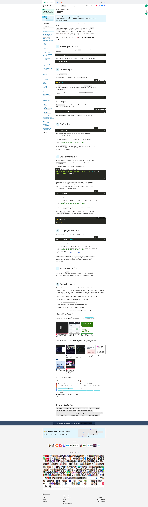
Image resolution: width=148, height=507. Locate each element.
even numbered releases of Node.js (74, 34)
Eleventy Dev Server (46, 120)
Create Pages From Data (47, 49)
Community (57, 5)
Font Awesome (102, 496)
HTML (44, 73)
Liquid (44, 84)
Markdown (45, 74)
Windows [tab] (67, 169)
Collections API (46, 47)
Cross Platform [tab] (74, 169)
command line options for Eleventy (75, 307)
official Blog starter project (75, 318)
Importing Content (46, 38)
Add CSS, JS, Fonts (46, 37)
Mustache (45, 87)
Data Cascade (45, 57)
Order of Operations (46, 129)
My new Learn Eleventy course (65, 388)
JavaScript (45, 77)
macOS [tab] (57, 169)
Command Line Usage (47, 32)
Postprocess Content (46, 101)
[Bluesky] (102, 5)
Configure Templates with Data (48, 41)
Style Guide (45, 501)
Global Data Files (47, 63)
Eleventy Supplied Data (47, 55)
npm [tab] (96, 80)
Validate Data (45, 69)
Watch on (83, 434)
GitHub (93, 5)
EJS (43, 89)
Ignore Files (45, 99)
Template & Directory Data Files (48, 61)
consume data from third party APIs (77, 310)
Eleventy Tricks (61, 394)
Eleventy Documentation (61, 9)
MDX (45, 75)
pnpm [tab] (100, 80)
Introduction (46, 23)
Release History (46, 125)
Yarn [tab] (104, 80)
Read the (81, 430)
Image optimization (79, 304)
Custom (44, 80)
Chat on (82, 436)
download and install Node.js (63, 33)
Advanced (45, 124)
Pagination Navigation (48, 52)
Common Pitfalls (46, 122)
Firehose (44, 499)
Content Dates (45, 48)
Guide (44, 28)
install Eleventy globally (67, 115)
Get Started (48, 5)
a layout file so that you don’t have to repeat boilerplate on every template (78, 296)
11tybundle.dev (69, 381)
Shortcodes (45, 111)
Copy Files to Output (47, 35)
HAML (44, 90)
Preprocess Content (46, 100)
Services (45, 135)
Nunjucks (44, 83)
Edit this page (47, 494)
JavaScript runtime (73, 23)
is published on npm (66, 105)
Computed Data (46, 65)
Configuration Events (47, 128)
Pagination (46, 51)
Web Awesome (102, 497)
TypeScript (46, 79)
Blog (53, 5)
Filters (44, 103)
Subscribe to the (96, 432)
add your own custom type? (81, 293)
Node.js (84, 23)
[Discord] (104, 5)
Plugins (44, 132)
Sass (44, 93)
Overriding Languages (47, 95)
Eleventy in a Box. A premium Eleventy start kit (69, 383)
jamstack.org (91, 18)
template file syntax (80, 211)
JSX (44, 78)
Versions (70, 5)
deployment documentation (63, 275)
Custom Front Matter (48, 59)
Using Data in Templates (47, 54)
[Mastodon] (99, 5)
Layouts (44, 44)
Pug (44, 91)
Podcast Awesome (101, 499)
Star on (93, 434)
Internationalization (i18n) (48, 117)
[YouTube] (97, 5)
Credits (44, 497)
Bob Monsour (85, 381)
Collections (45, 45)
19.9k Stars (66, 501)
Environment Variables (47, 115)
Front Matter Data (47, 58)
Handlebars (45, 86)
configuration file (65, 299)
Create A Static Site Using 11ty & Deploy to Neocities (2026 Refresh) (74, 386)
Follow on (91, 430)
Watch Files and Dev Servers (48, 118)
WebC (44, 82)
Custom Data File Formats (47, 68)
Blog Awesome (101, 501)
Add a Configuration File (47, 34)
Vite (44, 121)
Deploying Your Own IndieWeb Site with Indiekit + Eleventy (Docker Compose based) (78, 390)
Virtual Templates (46, 94)
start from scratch (89, 317)
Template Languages (47, 71)
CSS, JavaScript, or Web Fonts (68, 302)
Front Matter (79, 213)
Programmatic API (46, 126)
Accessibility (45, 496)
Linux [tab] (62, 169)
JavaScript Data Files (46, 67)
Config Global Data (47, 64)
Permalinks (45, 43)
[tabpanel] (80, 90)
